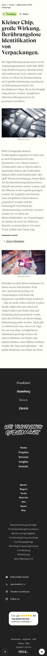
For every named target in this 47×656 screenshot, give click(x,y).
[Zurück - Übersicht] (5, 652)
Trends (11, 5)
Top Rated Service (20, 618)
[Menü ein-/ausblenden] (42, 652)
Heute (25, 14)
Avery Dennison (15, 241)
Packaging (11, 14)
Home (4, 5)
